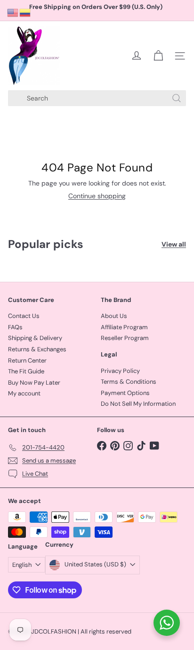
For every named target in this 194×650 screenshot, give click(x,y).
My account (24, 393)
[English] (13, 12)
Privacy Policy (120, 371)
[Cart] (158, 56)
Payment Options (125, 393)
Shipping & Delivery (35, 338)
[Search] (176, 98)
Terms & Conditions (128, 382)
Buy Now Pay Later (34, 383)
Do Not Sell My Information (138, 404)
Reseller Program (125, 338)
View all (174, 244)
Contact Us (24, 316)
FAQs (15, 327)
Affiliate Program (124, 327)
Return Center (27, 360)
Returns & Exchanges (37, 349)
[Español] (25, 12)
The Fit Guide (26, 371)
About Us (114, 316)
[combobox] (97, 98)
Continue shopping (97, 196)
